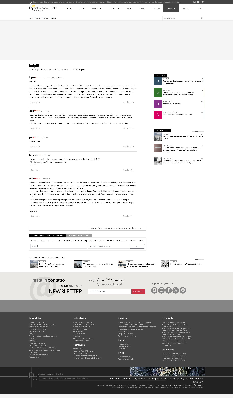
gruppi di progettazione (83, 322)
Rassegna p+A (35, 357)
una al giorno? (112, 280)
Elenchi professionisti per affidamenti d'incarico (137, 327)
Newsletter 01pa (124, 346)
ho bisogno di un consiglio (84, 324)
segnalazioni (139, 378)
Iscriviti (138, 291)
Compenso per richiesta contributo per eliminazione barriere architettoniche (178, 93)
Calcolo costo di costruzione (173, 341)
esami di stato (79, 334)
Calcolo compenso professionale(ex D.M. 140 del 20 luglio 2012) (176, 334)
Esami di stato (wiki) (126, 359)
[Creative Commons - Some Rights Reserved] (116, 383)
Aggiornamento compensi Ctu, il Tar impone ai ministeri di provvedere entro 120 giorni (182, 161)
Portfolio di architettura (127, 336)
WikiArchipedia (124, 357)
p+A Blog (32, 338)
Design (32, 334)
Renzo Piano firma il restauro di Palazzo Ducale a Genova (52, 265)
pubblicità (126, 378)
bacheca (39, 10)
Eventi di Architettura (37, 322)
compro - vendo (80, 329)
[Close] (1, 397)
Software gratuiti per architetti (85, 356)
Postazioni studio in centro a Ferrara (177, 114)
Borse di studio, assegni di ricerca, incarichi (135, 324)
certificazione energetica (83, 338)
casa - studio (78, 331)
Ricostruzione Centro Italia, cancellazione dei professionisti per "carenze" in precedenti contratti (181, 150)
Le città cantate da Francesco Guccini (185, 264)
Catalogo (33, 341)
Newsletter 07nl (124, 344)
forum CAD (77, 349)
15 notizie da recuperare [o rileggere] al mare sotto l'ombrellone (142, 265)
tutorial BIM (166, 345)
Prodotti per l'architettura (39, 354)
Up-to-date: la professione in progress (44, 350)
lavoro (156, 8)
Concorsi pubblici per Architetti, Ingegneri (134, 322)
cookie (189, 378)
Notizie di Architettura (37, 329)
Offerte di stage (124, 331)
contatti (199, 378)
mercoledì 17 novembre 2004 (63, 69)
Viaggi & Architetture (37, 331)
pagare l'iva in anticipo (172, 104)
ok (137, 246)
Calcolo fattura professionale (174, 322)
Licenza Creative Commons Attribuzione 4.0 (186, 385)
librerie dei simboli (80, 353)
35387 (60, 77)
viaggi (143, 8)
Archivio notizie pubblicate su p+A (43, 336)
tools (185, 8)
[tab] (193, 131)
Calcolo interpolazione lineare (174, 343)
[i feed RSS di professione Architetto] (154, 290)
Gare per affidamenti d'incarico (130, 329)
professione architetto (43, 8)
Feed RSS (121, 349)
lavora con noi (168, 378)
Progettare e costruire (37, 345)
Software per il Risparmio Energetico (88, 358)
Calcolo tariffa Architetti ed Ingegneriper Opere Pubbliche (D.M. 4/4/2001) (177, 338)
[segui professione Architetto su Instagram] (161, 290)
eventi (81, 8)
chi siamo (114, 378)
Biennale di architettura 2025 (174, 353)
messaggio (34, 69)
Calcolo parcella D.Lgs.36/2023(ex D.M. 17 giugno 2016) (174, 325)
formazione (97, 8)
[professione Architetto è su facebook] (168, 290)
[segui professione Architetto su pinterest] (183, 290)
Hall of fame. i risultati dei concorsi (42, 347)
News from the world (37, 343)
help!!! (33, 81)
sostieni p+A (153, 378)
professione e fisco (81, 341)
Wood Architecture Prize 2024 (174, 360)
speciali (198, 8)
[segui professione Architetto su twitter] (175, 290)
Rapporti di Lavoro (125, 334)
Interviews (33, 352)
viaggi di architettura (81, 327)
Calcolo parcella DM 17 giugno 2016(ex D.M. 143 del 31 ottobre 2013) (176, 329)
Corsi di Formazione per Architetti (42, 324)
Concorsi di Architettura (38, 327)
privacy (180, 378)
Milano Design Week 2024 (172, 358)
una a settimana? (111, 284)
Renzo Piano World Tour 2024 (174, 356)
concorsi (114, 8)
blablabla (77, 336)
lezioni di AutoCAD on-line (83, 351)
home (69, 8)
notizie (129, 8)
